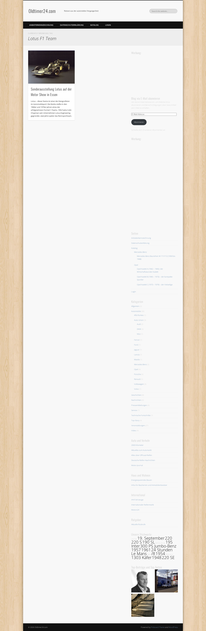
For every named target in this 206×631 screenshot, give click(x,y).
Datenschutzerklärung (72, 25)
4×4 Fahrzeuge (137, 499)
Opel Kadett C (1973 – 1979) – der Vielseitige (155, 284)
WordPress (173, 627)
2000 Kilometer (137, 445)
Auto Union (138, 320)
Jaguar (136, 349)
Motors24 (135, 510)
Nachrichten (136, 400)
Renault (137, 379)
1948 (156, 557)
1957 (136, 550)
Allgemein (135, 306)
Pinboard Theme (158, 627)
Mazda (137, 359)
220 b (171, 555)
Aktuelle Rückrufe (138, 524)
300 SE (157, 543)
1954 (160, 553)
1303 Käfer (141, 557)
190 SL (148, 542)
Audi (139, 324)
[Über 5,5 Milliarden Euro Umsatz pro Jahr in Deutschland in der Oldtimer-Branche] (142, 581)
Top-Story (135, 420)
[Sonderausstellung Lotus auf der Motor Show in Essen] (51, 67)
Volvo (136, 389)
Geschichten (136, 395)
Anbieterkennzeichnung (41, 25)
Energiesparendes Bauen (141, 480)
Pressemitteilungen (139, 405)
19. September (151, 538)
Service (134, 410)
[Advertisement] (152, 72)
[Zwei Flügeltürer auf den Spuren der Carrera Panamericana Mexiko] (166, 581)
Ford (136, 344)
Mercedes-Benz (140, 252)
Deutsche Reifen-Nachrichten (143, 460)
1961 (146, 550)
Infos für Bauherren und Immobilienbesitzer (149, 485)
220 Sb (162, 543)
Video (133, 430)
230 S (149, 555)
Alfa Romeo (138, 315)
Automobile (136, 311)
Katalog (94, 25)
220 (168, 538)
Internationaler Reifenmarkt (142, 504)
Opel (136, 265)
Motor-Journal (137, 465)
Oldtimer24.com (42, 11)
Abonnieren (139, 122)
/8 (153, 553)
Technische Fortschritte (140, 415)
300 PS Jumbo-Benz (158, 546)
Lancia (136, 354)
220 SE (168, 557)
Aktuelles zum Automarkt (141, 450)
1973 (167, 555)
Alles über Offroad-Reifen (141, 455)
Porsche (137, 374)
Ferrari (137, 340)
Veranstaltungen (138, 425)
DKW (139, 329)
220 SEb (134, 539)
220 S (136, 542)
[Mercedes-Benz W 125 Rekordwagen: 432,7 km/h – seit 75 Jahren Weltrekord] (142, 606)
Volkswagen (139, 384)
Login (108, 25)
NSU (138, 334)
